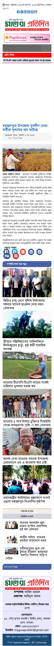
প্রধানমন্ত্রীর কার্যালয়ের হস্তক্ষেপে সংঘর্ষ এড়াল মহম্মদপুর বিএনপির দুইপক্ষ (26, 499)
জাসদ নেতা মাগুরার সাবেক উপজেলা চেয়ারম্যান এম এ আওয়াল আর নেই (25, 460)
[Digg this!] (7, 256)
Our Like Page (11, 567)
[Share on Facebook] (6, 252)
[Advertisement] (27, 92)
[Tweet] (15, 252)
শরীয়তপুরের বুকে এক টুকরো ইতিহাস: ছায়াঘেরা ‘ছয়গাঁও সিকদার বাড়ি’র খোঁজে (27, 553)
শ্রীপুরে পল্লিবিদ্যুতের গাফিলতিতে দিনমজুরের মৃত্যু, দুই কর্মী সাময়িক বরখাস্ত (24, 345)
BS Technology (38, 642)
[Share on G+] (23, 252)
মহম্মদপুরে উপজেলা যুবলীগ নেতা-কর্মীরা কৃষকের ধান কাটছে (25, 128)
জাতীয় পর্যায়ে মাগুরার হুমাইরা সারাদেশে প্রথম (33, 538)
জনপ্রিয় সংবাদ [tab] (27, 516)
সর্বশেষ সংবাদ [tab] (27, 511)
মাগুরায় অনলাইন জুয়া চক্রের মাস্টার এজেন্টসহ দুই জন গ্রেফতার (33, 526)
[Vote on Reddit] (39, 252)
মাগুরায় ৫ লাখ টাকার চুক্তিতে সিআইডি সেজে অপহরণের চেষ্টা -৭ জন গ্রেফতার (27, 423)
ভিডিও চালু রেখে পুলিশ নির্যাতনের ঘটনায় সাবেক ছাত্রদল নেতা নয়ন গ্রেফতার (24, 304)
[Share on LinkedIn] (31, 252)
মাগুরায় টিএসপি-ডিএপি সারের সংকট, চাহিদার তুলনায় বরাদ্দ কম (26, 384)
